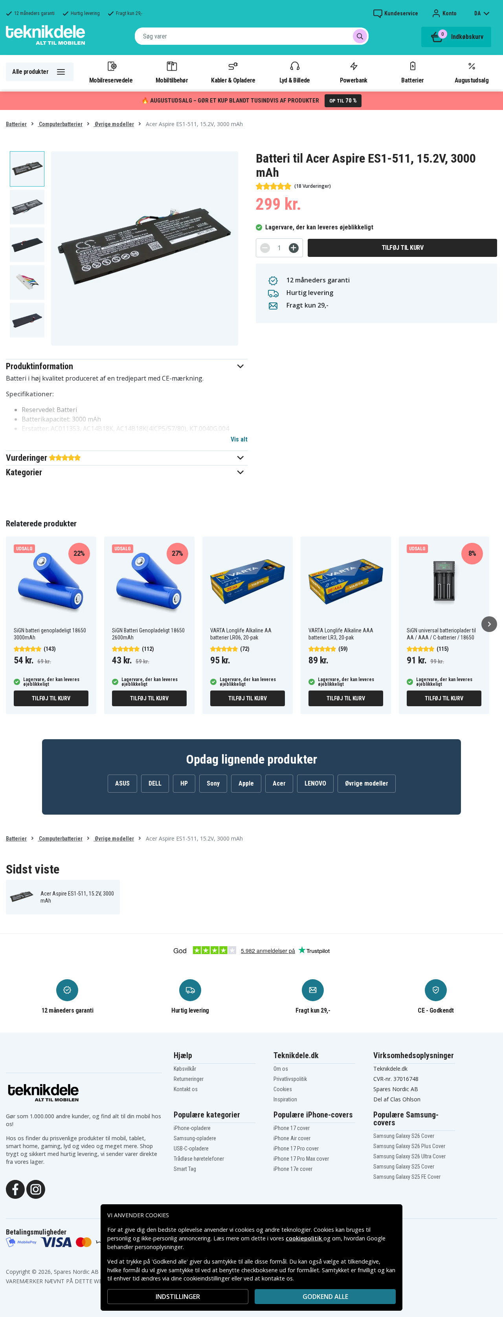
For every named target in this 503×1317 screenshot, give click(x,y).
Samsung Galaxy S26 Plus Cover (409, 1146)
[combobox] (252, 36)
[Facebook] (15, 1188)
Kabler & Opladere (233, 80)
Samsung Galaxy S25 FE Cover (407, 1177)
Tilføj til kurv (403, 247)
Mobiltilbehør (172, 80)
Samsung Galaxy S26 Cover (403, 1136)
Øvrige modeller (114, 124)
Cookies (283, 1089)
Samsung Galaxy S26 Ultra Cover (409, 1156)
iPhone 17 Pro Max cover (301, 1159)
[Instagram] (35, 1188)
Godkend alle (325, 1296)
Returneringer (189, 1079)
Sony (213, 783)
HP (184, 783)
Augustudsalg (471, 80)
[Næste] (489, 624)
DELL (155, 783)
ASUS (122, 783)
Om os (281, 1069)
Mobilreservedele (110, 80)
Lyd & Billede (294, 80)
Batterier (412, 80)
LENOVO (315, 783)
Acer (279, 783)
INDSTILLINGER (178, 1296)
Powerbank (353, 80)
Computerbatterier (60, 124)
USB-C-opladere (191, 1148)
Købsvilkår (185, 1069)
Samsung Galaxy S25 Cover (403, 1166)
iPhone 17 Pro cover (296, 1148)
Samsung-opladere (195, 1138)
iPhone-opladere (192, 1128)
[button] (127, 366)
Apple (246, 783)
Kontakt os (186, 1089)
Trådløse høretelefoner (199, 1159)
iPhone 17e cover (293, 1169)
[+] (294, 248)
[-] (265, 248)
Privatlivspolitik (290, 1079)
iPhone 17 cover (292, 1128)
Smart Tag (185, 1169)
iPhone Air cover (292, 1138)
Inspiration (285, 1099)
